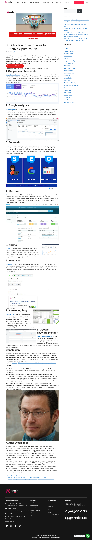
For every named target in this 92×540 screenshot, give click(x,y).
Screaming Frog (10, 314)
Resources (58, 2)
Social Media (67, 90)
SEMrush (8, 146)
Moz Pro (8, 195)
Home (17, 2)
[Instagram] (11, 526)
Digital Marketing (68, 63)
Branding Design (68, 53)
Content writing (68, 56)
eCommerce (67, 65)
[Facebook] (7, 526)
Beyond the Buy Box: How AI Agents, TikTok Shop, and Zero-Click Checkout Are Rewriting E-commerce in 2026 (76, 34)
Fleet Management (69, 73)
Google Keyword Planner (44, 336)
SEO (65, 87)
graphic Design (68, 78)
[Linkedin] (15, 526)
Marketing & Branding (70, 83)
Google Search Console (13, 75)
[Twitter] (20, 526)
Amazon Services (34, 2)
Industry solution (47, 2)
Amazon (66, 48)
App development (69, 51)
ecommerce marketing (70, 68)
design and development (71, 61)
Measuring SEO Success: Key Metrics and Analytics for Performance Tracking (34, 363)
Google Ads (67, 75)
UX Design (67, 97)
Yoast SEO (9, 264)
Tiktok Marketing (68, 92)
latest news (67, 80)
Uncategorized (68, 95)
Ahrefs (8, 248)
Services (24, 2)
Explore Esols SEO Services (15, 66)
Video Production (69, 100)
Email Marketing (68, 70)
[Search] (79, 11)
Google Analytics (11, 109)
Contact (67, 2)
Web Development (69, 102)
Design (66, 58)
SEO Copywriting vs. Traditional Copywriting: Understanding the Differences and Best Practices (31, 479)
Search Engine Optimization (14, 475)
